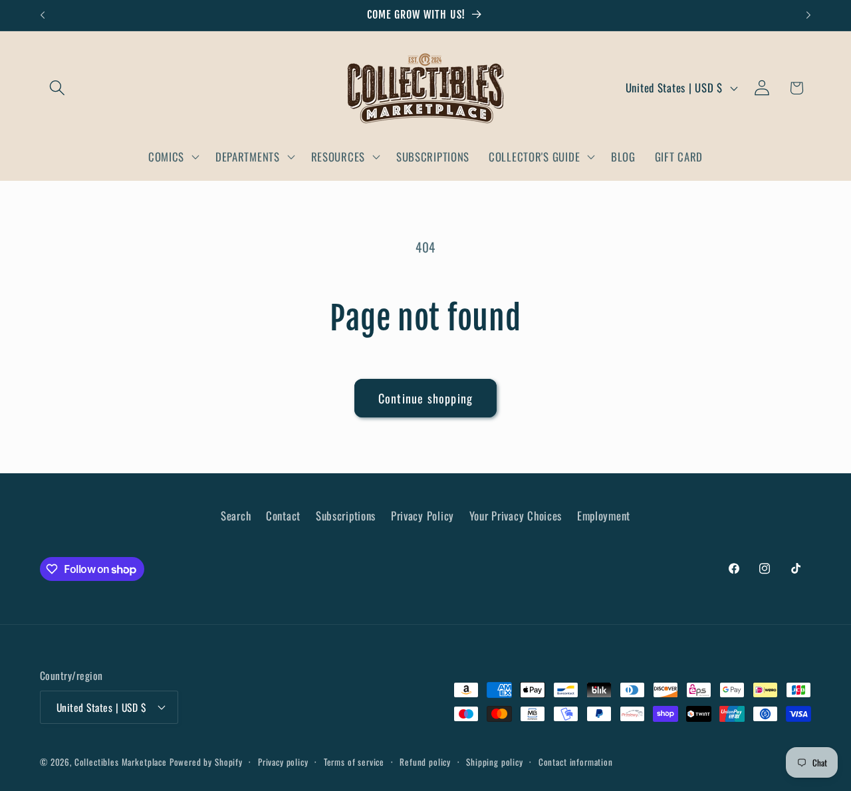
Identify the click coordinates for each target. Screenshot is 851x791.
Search (236, 515)
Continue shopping (425, 398)
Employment (603, 515)
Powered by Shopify (206, 761)
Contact (283, 515)
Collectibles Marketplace (120, 761)
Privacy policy (283, 761)
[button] (57, 88)
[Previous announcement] (42, 15)
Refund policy (425, 761)
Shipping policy (494, 761)
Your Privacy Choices (515, 515)
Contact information (576, 761)
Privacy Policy (422, 515)
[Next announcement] (808, 15)
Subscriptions (346, 515)
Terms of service (354, 761)
